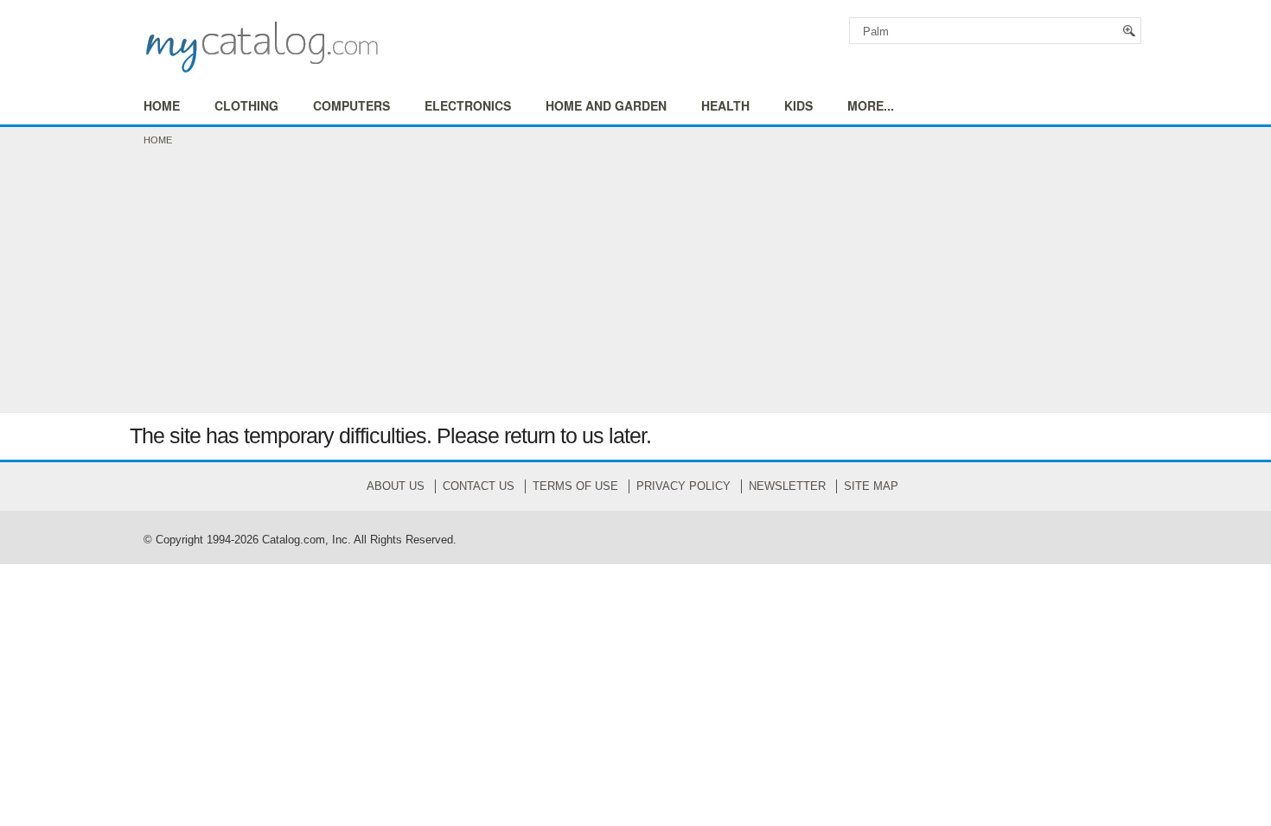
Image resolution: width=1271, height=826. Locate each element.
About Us (396, 486)
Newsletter (787, 486)
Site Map (871, 486)
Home (158, 140)
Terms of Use (575, 486)
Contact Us (478, 486)
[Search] (1129, 30)
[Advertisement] (635, 283)
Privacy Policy (683, 486)
